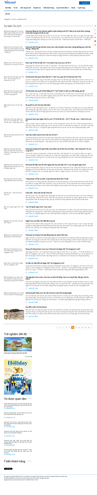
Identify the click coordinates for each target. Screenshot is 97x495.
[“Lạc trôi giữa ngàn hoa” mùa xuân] (14, 207)
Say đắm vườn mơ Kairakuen (36, 307)
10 (73, 327)
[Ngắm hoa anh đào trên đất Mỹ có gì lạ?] (14, 221)
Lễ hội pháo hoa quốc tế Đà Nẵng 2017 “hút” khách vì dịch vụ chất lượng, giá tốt (55, 91)
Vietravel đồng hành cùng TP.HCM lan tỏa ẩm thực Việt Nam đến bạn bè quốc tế (18, 413)
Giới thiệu (8, 8)
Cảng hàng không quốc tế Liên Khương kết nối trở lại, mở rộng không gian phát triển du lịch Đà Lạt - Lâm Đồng (18, 405)
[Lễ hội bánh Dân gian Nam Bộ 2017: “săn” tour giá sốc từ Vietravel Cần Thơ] (14, 78)
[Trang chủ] (10, 2)
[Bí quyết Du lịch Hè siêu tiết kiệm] (14, 106)
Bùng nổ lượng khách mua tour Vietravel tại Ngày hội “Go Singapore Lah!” (53, 249)
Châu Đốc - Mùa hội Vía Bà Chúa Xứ (39, 193)
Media (73, 8)
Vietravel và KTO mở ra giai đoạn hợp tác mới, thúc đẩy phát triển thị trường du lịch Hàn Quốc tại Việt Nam (18, 423)
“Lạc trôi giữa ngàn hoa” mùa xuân (38, 207)
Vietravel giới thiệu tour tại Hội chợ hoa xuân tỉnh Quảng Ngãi (49, 293)
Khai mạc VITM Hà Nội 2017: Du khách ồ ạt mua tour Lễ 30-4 (48, 63)
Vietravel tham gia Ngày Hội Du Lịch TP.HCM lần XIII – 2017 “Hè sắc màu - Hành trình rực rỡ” (59, 120)
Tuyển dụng (81, 8)
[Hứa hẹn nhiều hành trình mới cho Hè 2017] (14, 135)
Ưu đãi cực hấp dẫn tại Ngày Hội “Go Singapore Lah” (45, 263)
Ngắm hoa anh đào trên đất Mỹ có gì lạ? (40, 221)
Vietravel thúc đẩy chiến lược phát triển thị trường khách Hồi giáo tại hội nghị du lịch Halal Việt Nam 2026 (18, 442)
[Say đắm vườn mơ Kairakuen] (14, 313)
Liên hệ (7, 14)
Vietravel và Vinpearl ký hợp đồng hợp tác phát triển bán (47, 235)
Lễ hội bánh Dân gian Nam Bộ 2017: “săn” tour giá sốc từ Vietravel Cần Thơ (53, 77)
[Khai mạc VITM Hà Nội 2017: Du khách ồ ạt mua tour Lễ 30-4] (14, 63)
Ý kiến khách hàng (48, 8)
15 (88, 327)
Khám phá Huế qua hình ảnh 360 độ (15, 353)
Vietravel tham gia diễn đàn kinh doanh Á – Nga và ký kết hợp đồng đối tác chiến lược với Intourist (18, 451)
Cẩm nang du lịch (25, 8)
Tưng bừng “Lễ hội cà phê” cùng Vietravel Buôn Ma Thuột (47, 179)
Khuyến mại (37, 8)
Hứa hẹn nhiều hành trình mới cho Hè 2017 (42, 135)
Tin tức (15, 8)
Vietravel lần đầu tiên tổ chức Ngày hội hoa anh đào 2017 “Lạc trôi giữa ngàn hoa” (56, 165)
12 (79, 327)
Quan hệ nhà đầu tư (62, 8)
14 (85, 327)
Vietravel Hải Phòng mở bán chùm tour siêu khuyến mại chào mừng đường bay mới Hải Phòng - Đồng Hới (58, 48)
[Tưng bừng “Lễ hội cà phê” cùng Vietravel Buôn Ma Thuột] (14, 179)
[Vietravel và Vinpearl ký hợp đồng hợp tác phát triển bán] (14, 236)
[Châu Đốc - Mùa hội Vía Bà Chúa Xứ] (14, 193)
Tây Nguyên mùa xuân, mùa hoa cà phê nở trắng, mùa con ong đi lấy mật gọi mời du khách (57, 278)
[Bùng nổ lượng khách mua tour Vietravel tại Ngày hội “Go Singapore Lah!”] (14, 250)
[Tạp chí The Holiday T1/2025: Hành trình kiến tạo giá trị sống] (18, 377)
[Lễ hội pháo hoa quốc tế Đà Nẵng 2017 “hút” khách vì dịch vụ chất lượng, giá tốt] (14, 92)
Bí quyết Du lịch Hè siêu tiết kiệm (38, 105)
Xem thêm (28, 356)
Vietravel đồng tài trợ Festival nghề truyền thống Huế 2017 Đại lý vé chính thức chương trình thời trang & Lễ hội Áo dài (58, 32)
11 (76, 327)
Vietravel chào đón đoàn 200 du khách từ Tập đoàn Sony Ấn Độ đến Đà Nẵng (18, 432)
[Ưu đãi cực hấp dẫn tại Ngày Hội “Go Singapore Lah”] (14, 264)
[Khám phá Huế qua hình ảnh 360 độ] (18, 348)
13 (82, 327)
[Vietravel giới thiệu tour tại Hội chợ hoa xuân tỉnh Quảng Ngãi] (14, 293)
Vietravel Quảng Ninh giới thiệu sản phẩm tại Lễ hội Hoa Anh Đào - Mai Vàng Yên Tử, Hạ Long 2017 (58, 150)
